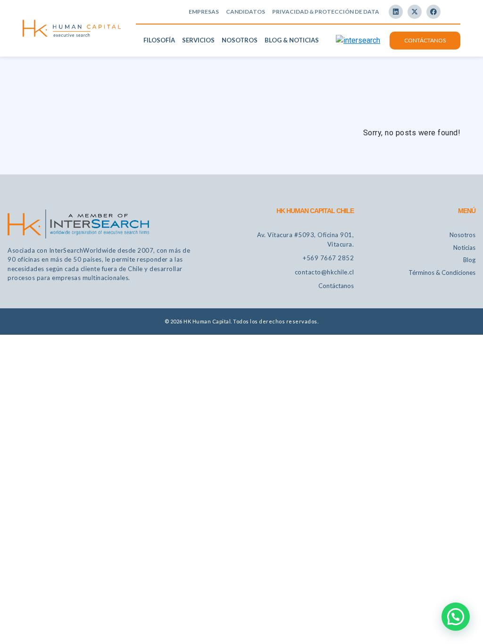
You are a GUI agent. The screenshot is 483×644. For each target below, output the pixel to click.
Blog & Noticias (292, 40)
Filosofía (159, 40)
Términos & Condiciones (441, 272)
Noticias (464, 247)
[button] (455, 617)
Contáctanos (425, 40)
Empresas (204, 11)
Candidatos (245, 11)
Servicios (198, 40)
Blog (469, 260)
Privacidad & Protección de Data (325, 11)
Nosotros (240, 40)
